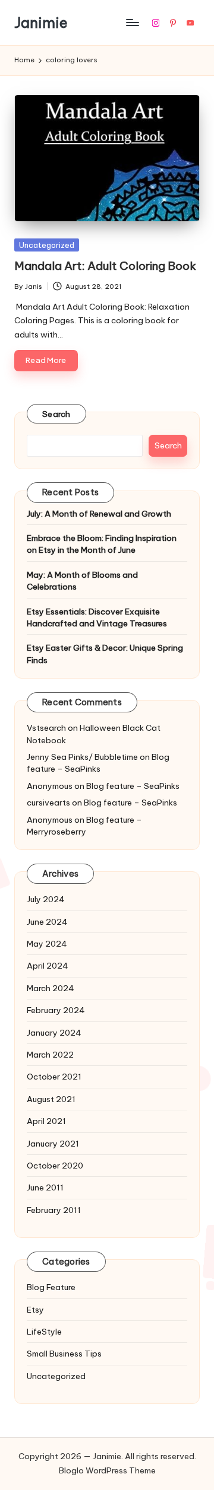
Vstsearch (46, 727)
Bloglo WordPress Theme (107, 1470)
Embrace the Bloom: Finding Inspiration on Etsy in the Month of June (102, 544)
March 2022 (50, 1054)
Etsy (35, 1309)
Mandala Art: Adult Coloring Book (105, 266)
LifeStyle (44, 1331)
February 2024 (56, 1010)
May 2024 (47, 943)
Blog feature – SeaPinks (98, 763)
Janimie (41, 22)
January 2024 (54, 1032)
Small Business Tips (64, 1353)
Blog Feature (51, 1287)
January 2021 (53, 1143)
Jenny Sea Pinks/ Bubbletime (82, 757)
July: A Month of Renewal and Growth (99, 513)
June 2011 (45, 1187)
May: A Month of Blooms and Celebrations (82, 580)
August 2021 (51, 1099)
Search (56, 414)
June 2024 (47, 921)
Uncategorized (46, 245)
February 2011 (54, 1210)
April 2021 (46, 1121)
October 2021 (54, 1076)
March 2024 (50, 988)
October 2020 (55, 1165)
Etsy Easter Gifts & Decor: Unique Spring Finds (105, 653)
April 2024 (47, 965)
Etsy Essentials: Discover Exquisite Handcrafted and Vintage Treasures (97, 617)
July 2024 (46, 899)
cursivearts (48, 802)
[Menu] (132, 23)
